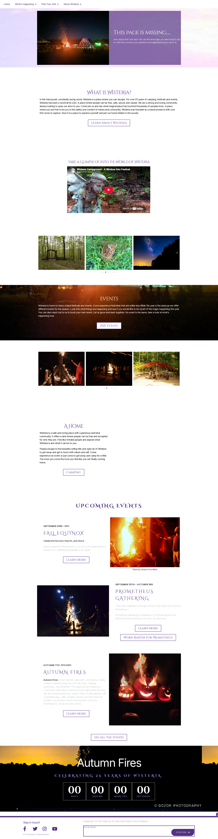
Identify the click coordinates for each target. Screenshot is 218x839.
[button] (41, 253)
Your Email (90, 827)
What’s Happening (24, 4)
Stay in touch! (31, 822)
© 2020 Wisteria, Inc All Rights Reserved (36, 834)
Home (7, 4)
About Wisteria (71, 4)
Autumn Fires (109, 762)
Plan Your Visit (48, 4)
